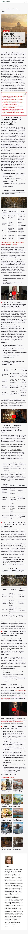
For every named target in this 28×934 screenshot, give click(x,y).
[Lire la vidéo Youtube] (14, 293)
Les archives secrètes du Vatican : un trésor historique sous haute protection (13, 100)
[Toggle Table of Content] (23, 94)
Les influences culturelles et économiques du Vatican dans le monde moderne (13, 110)
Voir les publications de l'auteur (13, 927)
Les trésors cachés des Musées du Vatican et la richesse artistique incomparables (13, 97)
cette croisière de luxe (20, 690)
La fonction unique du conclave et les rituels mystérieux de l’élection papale (13, 103)
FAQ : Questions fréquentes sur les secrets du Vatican (13, 113)
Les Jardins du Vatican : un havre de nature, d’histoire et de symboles (13, 106)
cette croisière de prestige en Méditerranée (12, 721)
